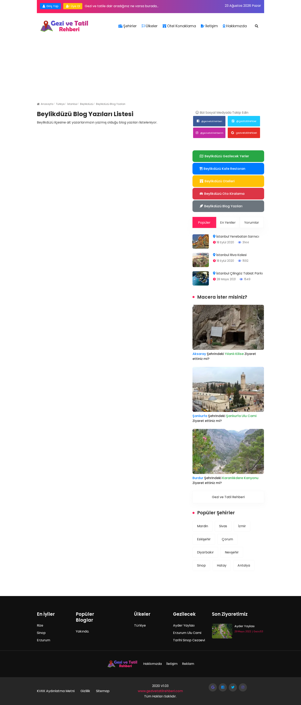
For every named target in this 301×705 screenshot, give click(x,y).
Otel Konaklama (181, 25)
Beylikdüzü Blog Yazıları (110, 104)
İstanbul (72, 104)
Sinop (201, 565)
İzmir (242, 526)
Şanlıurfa (199, 416)
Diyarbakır (205, 552)
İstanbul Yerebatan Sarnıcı (237, 236)
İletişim (211, 25)
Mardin (202, 526)
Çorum (227, 539)
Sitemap (103, 691)
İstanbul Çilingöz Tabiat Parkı (239, 273)
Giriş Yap (52, 6)
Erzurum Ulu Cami (187, 632)
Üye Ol (75, 6)
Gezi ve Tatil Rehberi (228, 497)
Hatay (221, 565)
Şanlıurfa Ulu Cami (241, 416)
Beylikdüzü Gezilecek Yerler (226, 156)
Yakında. (82, 631)
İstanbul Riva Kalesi (231, 255)
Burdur (197, 478)
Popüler (204, 222)
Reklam (188, 663)
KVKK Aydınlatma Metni (56, 691)
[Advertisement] (150, 63)
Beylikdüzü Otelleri (219, 181)
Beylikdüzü (86, 104)
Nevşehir (232, 552)
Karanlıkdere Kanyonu (240, 478)
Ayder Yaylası (184, 625)
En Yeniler (228, 222)
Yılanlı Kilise (234, 353)
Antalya (244, 565)
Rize (40, 625)
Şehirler (130, 25)
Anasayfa (47, 104)
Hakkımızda (236, 25)
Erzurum (43, 640)
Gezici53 (258, 631)
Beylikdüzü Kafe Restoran (224, 168)
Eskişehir (204, 539)
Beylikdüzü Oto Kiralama (223, 193)
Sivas (223, 526)
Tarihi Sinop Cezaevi (189, 640)
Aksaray (199, 353)
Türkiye (60, 104)
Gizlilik (85, 691)
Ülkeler (152, 25)
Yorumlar (251, 222)
